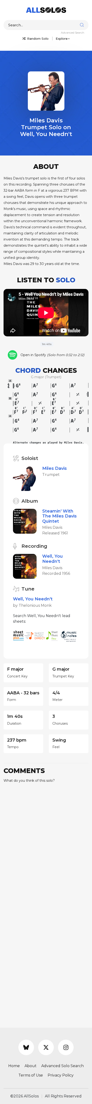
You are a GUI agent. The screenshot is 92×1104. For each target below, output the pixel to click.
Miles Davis (54, 468)
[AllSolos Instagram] (66, 1047)
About (31, 1066)
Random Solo (37, 38)
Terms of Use (30, 1075)
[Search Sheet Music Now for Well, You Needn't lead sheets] (53, 635)
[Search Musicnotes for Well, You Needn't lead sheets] (70, 635)
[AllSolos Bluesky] (26, 1047)
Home (14, 1066)
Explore (62, 38)
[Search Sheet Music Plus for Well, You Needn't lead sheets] (19, 635)
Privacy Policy (61, 1075)
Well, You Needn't (52, 559)
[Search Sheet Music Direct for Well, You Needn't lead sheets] (35, 635)
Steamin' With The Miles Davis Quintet (59, 516)
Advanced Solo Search (62, 1066)
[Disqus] (46, 845)
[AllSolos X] (46, 1047)
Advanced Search (72, 32)
